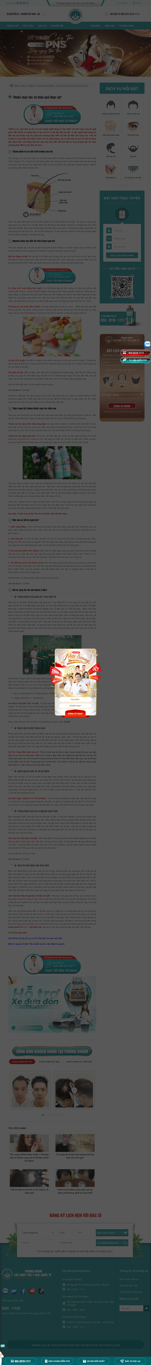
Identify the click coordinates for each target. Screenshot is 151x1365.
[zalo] (147, 344)
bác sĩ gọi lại (132, 1361)
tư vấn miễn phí (137, 360)
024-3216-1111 (136, 352)
